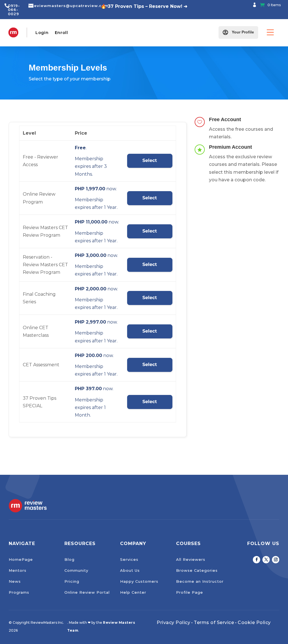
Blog (69, 559)
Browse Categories (197, 570)
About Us (130, 570)
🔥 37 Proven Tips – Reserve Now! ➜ (144, 6)
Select (149, 160)
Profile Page (189, 592)
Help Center (133, 592)
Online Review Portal (87, 592)
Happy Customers (139, 581)
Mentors (17, 570)
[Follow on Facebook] (256, 559)
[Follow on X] (266, 559)
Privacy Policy (173, 622)
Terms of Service (214, 622)
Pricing (71, 581)
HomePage (21, 559)
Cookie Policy (254, 622)
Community (76, 570)
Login (42, 32)
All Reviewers (190, 559)
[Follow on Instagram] (275, 559)
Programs (19, 592)
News (15, 581)
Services (129, 559)
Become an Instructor (200, 581)
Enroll (61, 32)
